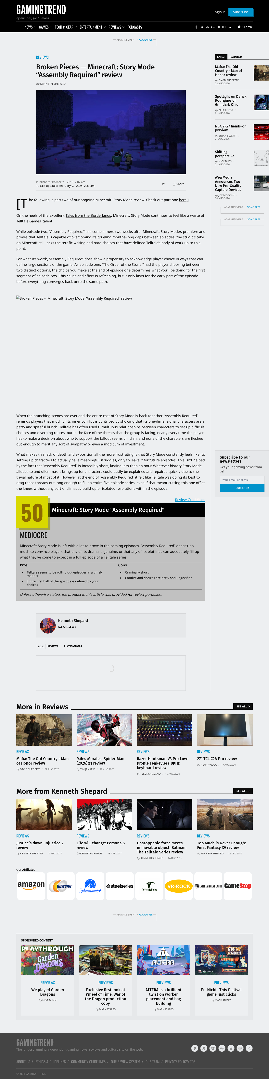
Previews (48, 982)
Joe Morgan (227, 195)
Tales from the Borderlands (88, 215)
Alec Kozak (226, 110)
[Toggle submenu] (35, 27)
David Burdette (229, 80)
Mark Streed (107, 1009)
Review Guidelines (190, 499)
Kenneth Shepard (53, 84)
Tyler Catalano (150, 773)
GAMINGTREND (36, 1074)
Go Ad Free (146, 39)
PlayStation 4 (73, 646)
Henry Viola (209, 764)
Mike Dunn (49, 1000)
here (182, 199)
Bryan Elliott (228, 135)
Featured (235, 57)
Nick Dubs (225, 161)
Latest (221, 57)
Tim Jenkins (87, 769)
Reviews (42, 57)
